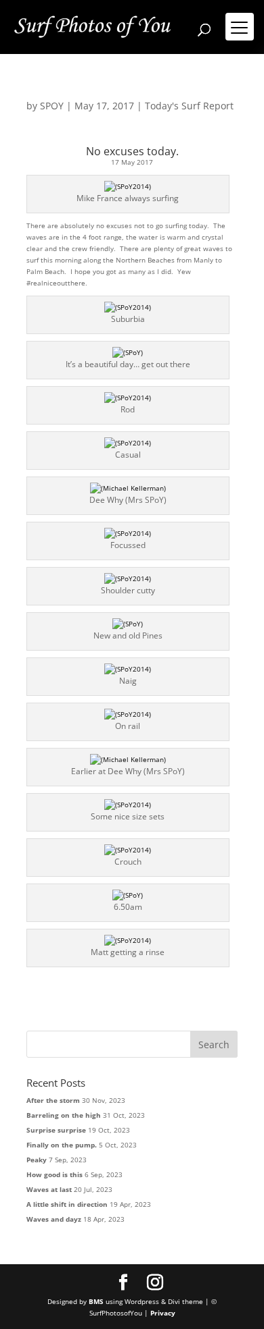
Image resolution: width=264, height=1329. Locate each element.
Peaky (36, 1159)
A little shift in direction (67, 1204)
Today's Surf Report (189, 105)
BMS (96, 1301)
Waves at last (49, 1189)
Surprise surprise (56, 1130)
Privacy (162, 1313)
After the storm (53, 1100)
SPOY (52, 105)
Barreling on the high (63, 1115)
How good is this (54, 1174)
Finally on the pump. (61, 1144)
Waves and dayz (53, 1219)
